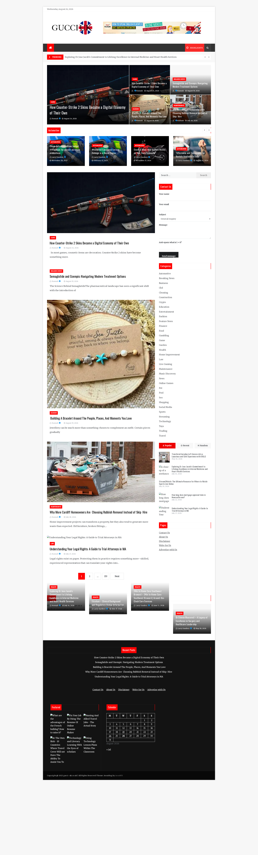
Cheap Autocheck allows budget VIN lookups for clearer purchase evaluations (65, 149)
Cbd (161, 288)
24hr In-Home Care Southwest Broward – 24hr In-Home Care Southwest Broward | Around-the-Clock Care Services (149, 596)
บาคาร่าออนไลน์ (118, 684)
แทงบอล (143, 684)
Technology (165, 421)
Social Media (165, 407)
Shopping (164, 402)
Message (163, 225)
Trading (163, 431)
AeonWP (118, 776)
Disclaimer (164, 541)
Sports (162, 412)
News (161, 378)
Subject (162, 214)
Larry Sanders (57, 157)
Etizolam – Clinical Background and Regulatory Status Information (108, 603)
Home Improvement (169, 354)
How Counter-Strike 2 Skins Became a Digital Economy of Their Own (149, 85)
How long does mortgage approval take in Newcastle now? (189, 496)
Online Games (166, 383)
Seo (161, 397)
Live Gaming (165, 364)
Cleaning (163, 292)
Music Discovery (167, 373)
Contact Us (164, 532)
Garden (163, 345)
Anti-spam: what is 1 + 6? (170, 242)
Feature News (166, 321)
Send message (168, 256)
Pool (161, 392)
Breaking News (179, 79)
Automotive (55, 142)
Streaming (164, 416)
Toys (161, 426)
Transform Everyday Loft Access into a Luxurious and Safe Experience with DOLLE (189, 455)
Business (163, 283)
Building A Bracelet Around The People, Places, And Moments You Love (149, 114)
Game (53, 102)
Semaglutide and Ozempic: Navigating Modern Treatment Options (190, 85)
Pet (160, 388)
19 (123, 732)
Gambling (164, 335)
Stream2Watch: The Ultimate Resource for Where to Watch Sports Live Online (104, 57)
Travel (162, 435)
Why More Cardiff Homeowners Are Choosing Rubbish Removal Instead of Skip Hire (190, 113)
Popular (168, 445)
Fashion (136, 109)
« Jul (108, 749)
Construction (165, 297)
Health (162, 350)
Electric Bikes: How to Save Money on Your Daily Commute (149, 151)
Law (52, 544)
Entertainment (166, 311)
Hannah (55, 119)
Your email (164, 204)
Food (161, 331)
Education (164, 307)
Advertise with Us (168, 549)
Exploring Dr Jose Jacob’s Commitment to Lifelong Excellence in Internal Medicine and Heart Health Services (190, 469)
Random (204, 445)
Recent (186, 445)
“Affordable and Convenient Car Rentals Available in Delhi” (190, 154)
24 (110, 736)
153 (105, 576)
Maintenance (179, 105)
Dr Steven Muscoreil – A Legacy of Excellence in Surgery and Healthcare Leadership (192, 621)
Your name (164, 194)
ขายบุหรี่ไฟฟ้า (132, 684)
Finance (163, 326)
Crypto (162, 302)
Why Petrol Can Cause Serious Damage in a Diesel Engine (105, 151)
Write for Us (165, 545)
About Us (163, 537)
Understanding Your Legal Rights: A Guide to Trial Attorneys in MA (88, 549)
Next (117, 576)
